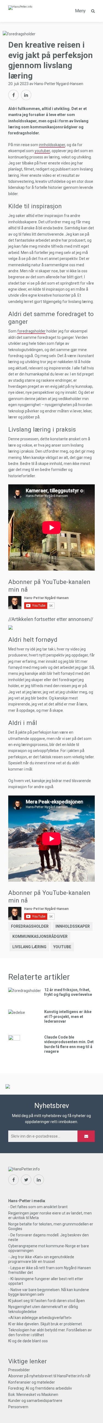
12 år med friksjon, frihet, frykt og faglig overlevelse (68, 992)
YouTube (62, 947)
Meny (80, 10)
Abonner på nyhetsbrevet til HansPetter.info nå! (49, 1376)
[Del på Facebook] (13, 95)
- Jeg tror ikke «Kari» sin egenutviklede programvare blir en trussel (41, 1259)
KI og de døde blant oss (28, 1341)
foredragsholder (31, 331)
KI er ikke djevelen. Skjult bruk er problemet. (45, 1324)
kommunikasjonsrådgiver (40, 936)
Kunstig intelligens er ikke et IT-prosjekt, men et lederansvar (67, 1016)
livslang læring (29, 947)
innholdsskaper (52, 145)
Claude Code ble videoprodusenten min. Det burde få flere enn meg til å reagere (69, 1044)
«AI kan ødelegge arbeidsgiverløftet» (40, 1317)
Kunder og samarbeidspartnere (35, 1400)
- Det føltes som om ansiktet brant (38, 1207)
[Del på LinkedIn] (26, 95)
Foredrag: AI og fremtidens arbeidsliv (40, 1388)
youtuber (42, 151)
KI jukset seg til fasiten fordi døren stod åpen (46, 1300)
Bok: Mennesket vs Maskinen (33, 1394)
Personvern (18, 1407)
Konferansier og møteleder (31, 1382)
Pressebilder (19, 1370)
